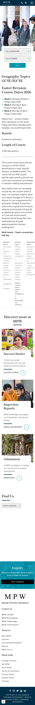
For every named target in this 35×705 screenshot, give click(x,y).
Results (5, 646)
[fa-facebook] (10, 691)
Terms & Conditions (11, 671)
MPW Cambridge (17, 582)
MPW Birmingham (10, 618)
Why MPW (6, 636)
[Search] (25, 3)
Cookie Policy (8, 678)
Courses (5, 639)
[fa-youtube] (21, 691)
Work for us (7, 650)
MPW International (10, 625)
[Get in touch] (22, 3)
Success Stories (11, 372)
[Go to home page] (6, 3)
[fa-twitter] (17, 691)
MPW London (8, 615)
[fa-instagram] (13, 691)
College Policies (9, 661)
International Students (12, 643)
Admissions (9, 478)
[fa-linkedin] (25, 691)
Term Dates (7, 668)
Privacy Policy (8, 674)
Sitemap (5, 681)
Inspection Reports (13, 427)
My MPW (6, 664)
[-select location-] (11, 505)
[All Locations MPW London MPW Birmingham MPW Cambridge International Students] (17, 51)
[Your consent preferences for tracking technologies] (3, 701)
